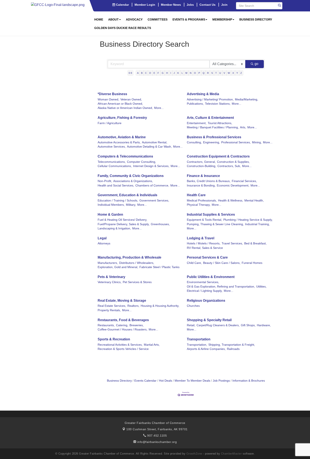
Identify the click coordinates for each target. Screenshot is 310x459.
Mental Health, (254, 200)
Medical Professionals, (202, 200)
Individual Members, (111, 204)
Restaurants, (106, 325)
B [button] (142, 73)
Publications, (195, 103)
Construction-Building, (201, 166)
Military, (131, 204)
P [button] (199, 73)
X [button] (233, 73)
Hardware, (264, 325)
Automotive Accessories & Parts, (119, 142)
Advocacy (134, 19)
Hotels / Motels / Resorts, (203, 243)
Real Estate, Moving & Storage (122, 300)
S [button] (212, 73)
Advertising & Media (203, 94)
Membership (222, 19)
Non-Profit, (105, 181)
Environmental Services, (203, 282)
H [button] (167, 73)
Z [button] (241, 73)
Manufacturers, (108, 262)
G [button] (163, 73)
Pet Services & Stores (137, 282)
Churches (193, 305)
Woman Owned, (108, 99)
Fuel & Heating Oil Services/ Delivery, (122, 219)
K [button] (178, 73)
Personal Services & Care (207, 257)
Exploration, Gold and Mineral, (118, 267)
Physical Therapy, (198, 204)
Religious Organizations (206, 300)
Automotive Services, (112, 146)
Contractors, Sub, (229, 166)
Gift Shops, (248, 325)
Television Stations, (217, 103)
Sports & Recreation (114, 339)
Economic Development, (233, 185)
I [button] (170, 73)
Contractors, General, (201, 161)
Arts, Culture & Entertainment (210, 117)
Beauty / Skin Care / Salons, (221, 262)
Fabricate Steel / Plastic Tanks (159, 267)
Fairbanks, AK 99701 (157, 429)
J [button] (174, 73)
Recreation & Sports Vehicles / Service (123, 349)
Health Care (196, 195)
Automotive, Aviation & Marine (122, 137)
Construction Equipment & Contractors (218, 156)
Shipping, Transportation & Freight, (231, 344)
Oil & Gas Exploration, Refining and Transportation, (221, 286)
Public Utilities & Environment (211, 277)
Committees (157, 19)
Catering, (122, 325)
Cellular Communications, (115, 166)
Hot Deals (165, 380)
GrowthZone (194, 453)
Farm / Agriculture (109, 123)
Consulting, (194, 142)
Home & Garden (110, 214)
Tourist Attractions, (220, 123)
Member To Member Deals (192, 380)
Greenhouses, (160, 224)
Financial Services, (244, 181)
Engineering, (211, 142)
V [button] (224, 73)
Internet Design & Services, (151, 166)
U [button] (220, 73)
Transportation (198, 339)
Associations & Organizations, (133, 181)
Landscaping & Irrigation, (114, 228)
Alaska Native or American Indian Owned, (125, 108)
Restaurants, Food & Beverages (123, 320)
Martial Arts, (152, 344)
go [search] (256, 64)
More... (159, 108)
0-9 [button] (130, 73)
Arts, (243, 127)
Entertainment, (196, 123)
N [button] (190, 73)
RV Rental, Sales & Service (205, 247)
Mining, (257, 142)
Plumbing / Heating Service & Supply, (248, 219)
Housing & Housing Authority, (160, 305)
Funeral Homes (252, 262)
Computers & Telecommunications (125, 156)
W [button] (229, 73)
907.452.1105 (156, 435)
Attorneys (104, 243)
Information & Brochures (248, 380)
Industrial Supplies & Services (211, 214)
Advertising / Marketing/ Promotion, (210, 99)
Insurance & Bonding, (201, 185)
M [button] (186, 73)
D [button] (150, 73)
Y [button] (237, 73)
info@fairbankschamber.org (156, 442)
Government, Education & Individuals (127, 195)
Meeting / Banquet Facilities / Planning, (213, 127)
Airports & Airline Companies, (206, 349)
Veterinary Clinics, (109, 282)
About (113, 19)
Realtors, (133, 305)
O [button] (195, 73)
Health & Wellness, (230, 200)
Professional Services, (236, 142)
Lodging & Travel (200, 238)
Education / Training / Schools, (118, 200)
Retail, (191, 325)
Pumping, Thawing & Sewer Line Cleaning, (215, 224)
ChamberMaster (231, 453)
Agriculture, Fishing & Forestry (122, 117)
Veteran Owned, (131, 99)
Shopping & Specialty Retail (209, 320)
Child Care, (194, 262)
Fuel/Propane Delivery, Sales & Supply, (124, 224)
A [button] (138, 73)
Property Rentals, (109, 310)
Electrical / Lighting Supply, (204, 290)
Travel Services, (232, 243)
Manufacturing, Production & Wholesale (129, 257)
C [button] (146, 73)
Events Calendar (145, 380)
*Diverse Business (112, 94)
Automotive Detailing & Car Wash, (149, 146)
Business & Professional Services (214, 137)
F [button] (158, 73)
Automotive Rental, (154, 142)
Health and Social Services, (116, 185)
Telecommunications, (112, 161)
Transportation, (197, 344)
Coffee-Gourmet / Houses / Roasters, (122, 329)
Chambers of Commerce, (152, 185)
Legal (102, 238)
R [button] (208, 73)
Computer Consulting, (141, 161)
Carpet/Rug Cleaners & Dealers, (218, 325)
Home (98, 19)
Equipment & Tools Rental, (204, 219)
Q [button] (204, 73)
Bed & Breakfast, (255, 243)
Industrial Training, (257, 224)
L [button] (182, 73)
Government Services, (154, 200)
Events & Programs (189, 19)
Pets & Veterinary (111, 277)
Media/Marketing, (246, 99)
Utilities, (261, 286)
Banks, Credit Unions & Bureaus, (208, 181)
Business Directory (255, 19)
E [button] (154, 73)
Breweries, (136, 325)
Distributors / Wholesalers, (136, 262)
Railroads (233, 349)
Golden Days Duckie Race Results (122, 28)
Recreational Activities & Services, (120, 344)
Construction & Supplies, (233, 161)
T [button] (216, 73)
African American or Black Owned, (120, 103)
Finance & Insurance (203, 176)
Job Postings (221, 380)
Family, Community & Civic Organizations (131, 176)
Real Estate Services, (112, 305)
